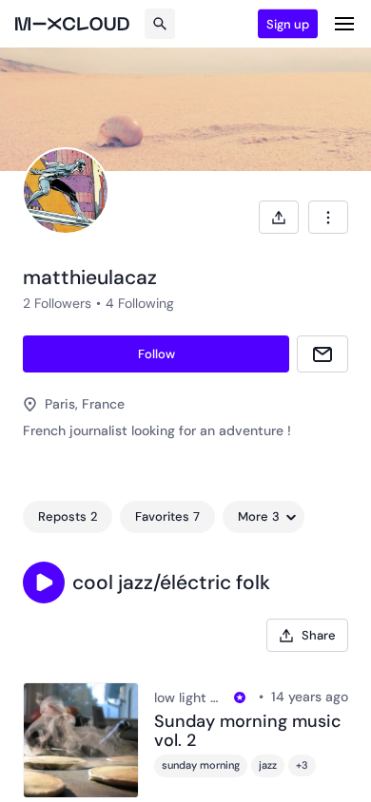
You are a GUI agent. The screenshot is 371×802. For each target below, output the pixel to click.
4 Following (140, 303)
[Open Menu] (344, 23)
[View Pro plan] (239, 697)
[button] (44, 582)
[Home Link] (72, 23)
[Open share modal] (279, 217)
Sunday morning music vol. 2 (248, 732)
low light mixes (191, 697)
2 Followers (57, 303)
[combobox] (328, 217)
